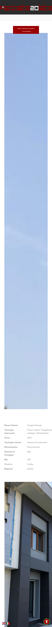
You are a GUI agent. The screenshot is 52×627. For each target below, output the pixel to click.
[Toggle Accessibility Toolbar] (46, 621)
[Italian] (8, 623)
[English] (4, 623)
